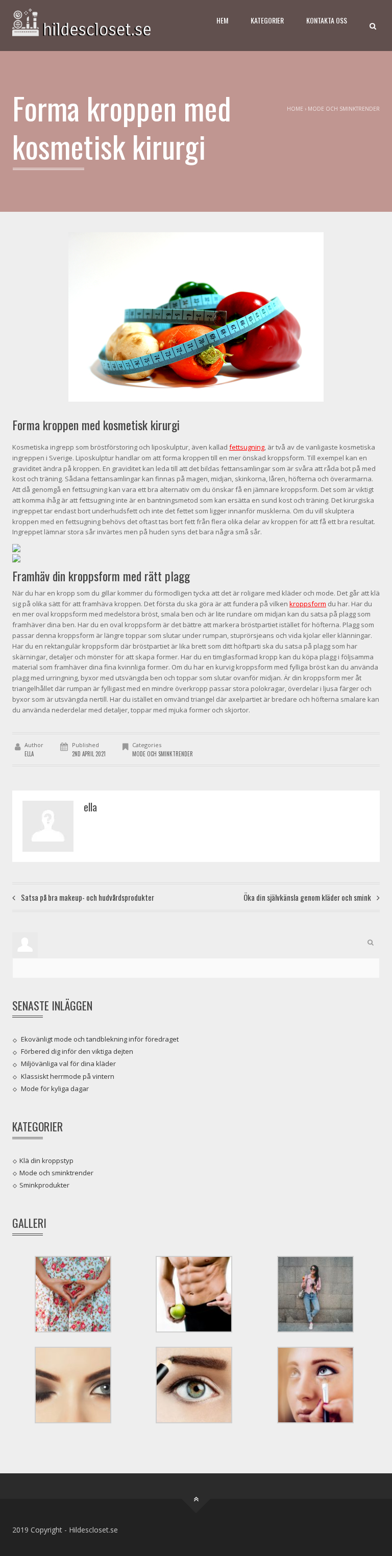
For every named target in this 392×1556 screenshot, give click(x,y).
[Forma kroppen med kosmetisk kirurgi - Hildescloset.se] (93, 25)
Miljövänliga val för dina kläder (68, 1063)
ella (29, 754)
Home (295, 108)
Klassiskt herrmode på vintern (67, 1075)
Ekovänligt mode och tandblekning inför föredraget (100, 1039)
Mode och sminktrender (344, 108)
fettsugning (246, 447)
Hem (222, 20)
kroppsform (307, 603)
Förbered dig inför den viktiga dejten (77, 1051)
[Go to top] (196, 1498)
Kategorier (267, 20)
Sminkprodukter (44, 1185)
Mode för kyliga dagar (55, 1088)
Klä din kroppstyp (46, 1160)
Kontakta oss (326, 20)
